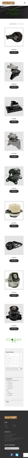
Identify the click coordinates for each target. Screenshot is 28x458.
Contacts (6, 427)
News (6, 426)
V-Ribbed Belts (10, 393)
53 (17, 339)
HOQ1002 (14, 325)
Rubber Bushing (10, 387)
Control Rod (10, 388)
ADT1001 (14, 292)
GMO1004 (14, 49)
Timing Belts (10, 395)
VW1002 (14, 118)
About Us (15, 425)
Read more (14, 52)
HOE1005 (14, 257)
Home (10, 12)
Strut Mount (10, 382)
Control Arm (10, 385)
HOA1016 (14, 188)
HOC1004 (14, 153)
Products (15, 12)
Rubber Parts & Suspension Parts (13, 13)
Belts (8, 390)
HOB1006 (14, 84)
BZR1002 (14, 223)
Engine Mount (10, 384)
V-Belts (9, 392)
